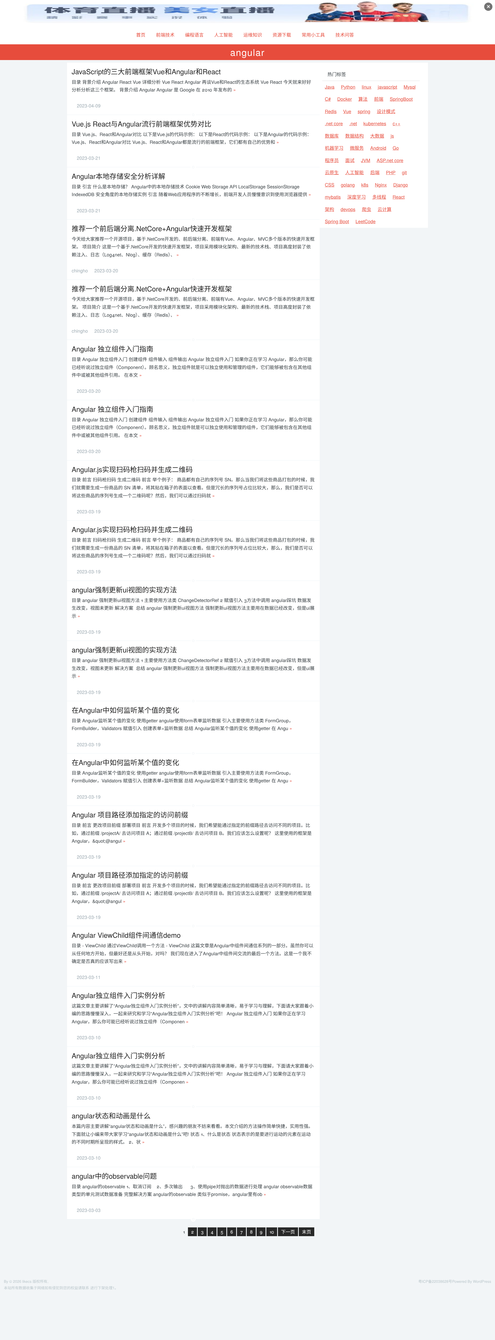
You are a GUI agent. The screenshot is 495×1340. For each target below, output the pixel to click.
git (404, 172)
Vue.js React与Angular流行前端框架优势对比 (141, 124)
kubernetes (375, 123)
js (392, 135)
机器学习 (334, 148)
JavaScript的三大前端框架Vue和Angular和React (146, 71)
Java (329, 86)
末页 (306, 1231)
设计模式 (386, 111)
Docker (344, 99)
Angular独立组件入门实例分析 (118, 995)
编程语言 (194, 34)
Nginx (381, 184)
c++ (396, 123)
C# (328, 99)
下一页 (288, 1231)
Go (396, 148)
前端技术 (165, 34)
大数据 (377, 135)
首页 (140, 34)
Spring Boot (337, 221)
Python (348, 86)
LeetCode (366, 221)
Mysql (410, 86)
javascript (387, 86)
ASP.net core (390, 160)
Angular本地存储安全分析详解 (118, 176)
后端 (375, 172)
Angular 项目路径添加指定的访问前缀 (130, 814)
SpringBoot (401, 99)
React (399, 197)
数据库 (332, 135)
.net (353, 123)
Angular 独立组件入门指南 (112, 349)
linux (366, 86)
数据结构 (354, 135)
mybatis (333, 197)
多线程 (379, 197)
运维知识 (252, 34)
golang (348, 184)
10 (271, 1231)
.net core (334, 123)
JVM (365, 160)
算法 (363, 99)
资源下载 (282, 34)
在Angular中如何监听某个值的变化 (125, 710)
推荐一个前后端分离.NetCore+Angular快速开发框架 (152, 228)
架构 (329, 209)
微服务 (357, 148)
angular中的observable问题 (114, 1176)
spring (364, 111)
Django (400, 184)
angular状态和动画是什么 (111, 1115)
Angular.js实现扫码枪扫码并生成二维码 (132, 469)
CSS (329, 184)
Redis (331, 111)
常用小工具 (313, 34)
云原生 (332, 172)
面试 (349, 160)
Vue (347, 111)
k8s (364, 184)
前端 (378, 99)
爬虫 (366, 209)
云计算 (385, 209)
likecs (26, 1281)
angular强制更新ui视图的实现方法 (124, 589)
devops (348, 209)
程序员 (332, 160)
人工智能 (223, 34)
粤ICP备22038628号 (435, 1281)
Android (378, 148)
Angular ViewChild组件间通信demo (126, 935)
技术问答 (344, 34)
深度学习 (356, 197)
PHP (390, 172)
